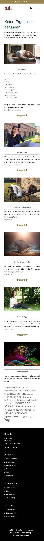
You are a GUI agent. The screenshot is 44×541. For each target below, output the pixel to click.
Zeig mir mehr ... (9, 329)
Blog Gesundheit (11, 513)
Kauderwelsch (23, 400)
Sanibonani (20, 413)
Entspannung (18, 393)
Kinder (34, 400)
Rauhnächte (10, 84)
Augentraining (9, 387)
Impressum (29, 530)
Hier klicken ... (9, 274)
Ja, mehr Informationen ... (12, 110)
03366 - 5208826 (22, 2)
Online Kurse (30, 406)
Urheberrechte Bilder (21, 535)
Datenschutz (14, 533)
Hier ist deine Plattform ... (12, 165)
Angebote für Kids (12, 92)
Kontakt (19, 530)
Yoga (7, 79)
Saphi (10, 530)
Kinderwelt (9, 476)
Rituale (8, 412)
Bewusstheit (9, 391)
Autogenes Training (23, 387)
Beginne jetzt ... (9, 220)
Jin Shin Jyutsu (11, 90)
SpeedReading (11, 87)
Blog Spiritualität (11, 516)
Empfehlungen (27, 533)
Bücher (19, 390)
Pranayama (9, 410)
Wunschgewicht (11, 98)
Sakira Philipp (10, 510)
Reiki (7, 82)
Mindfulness (13, 406)
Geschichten (27, 397)
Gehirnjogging (13, 396)
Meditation (22, 403)
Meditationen (10, 494)
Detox (6, 394)
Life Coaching (10, 498)
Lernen (9, 403)
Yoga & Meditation (12, 459)
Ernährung (30, 394)
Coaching (29, 390)
